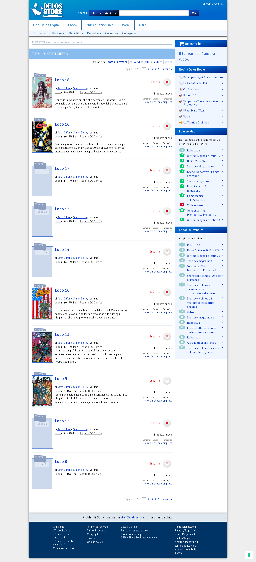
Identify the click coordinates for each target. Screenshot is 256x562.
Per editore (76, 33)
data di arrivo (116, 62)
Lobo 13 (62, 334)
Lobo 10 (62, 290)
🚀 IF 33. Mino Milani (192, 110)
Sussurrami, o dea (198, 181)
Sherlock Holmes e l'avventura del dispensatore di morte (201, 289)
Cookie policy (95, 542)
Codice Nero (195, 205)
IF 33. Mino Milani (198, 161)
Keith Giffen (64, 88)
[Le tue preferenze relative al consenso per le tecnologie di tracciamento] (249, 555)
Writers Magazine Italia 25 (203, 156)
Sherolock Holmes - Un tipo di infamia (204, 278)
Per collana (94, 33)
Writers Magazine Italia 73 (203, 256)
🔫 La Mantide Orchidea (194, 122)
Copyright (92, 534)
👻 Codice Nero (189, 89)
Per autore (111, 33)
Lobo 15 (62, 209)
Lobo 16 (62, 124)
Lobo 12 (62, 421)
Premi (126, 25)
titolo (148, 62)
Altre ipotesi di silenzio (201, 342)
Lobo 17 (62, 168)
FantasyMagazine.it (186, 530)
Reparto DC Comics (91, 92)
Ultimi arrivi (57, 33)
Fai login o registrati (212, 3)
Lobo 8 (61, 461)
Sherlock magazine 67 (200, 261)
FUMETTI (38, 42)
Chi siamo (58, 526)
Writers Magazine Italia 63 (203, 220)
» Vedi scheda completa (158, 102)
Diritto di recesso (96, 530)
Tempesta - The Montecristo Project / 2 (201, 213)
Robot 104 (193, 322)
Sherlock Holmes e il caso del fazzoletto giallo (203, 350)
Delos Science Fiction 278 (203, 250)
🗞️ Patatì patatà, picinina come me (200, 77)
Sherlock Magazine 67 (200, 166)
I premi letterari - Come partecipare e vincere (202, 330)
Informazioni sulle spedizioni (63, 543)
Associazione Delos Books (186, 551)
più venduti (136, 62)
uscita (168, 62)
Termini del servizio (98, 526)
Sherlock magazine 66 (200, 317)
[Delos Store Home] (49, 10)
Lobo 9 (61, 378)
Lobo (58, 92)
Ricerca (82, 13)
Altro (142, 25)
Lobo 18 (62, 80)
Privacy (91, 538)
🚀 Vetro (184, 116)
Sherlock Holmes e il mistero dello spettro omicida (200, 302)
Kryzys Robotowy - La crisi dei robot (203, 174)
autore (158, 62)
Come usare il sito (63, 548)
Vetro (190, 312)
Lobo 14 (62, 249)
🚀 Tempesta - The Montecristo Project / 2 (198, 103)
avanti (166, 69)
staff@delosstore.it (134, 517)
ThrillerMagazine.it (185, 538)
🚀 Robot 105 (187, 95)
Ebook (72, 25)
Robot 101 (193, 337)
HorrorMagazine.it (185, 534)
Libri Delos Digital (46, 25)
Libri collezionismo (100, 25)
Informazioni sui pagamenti (62, 536)
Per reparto (129, 33)
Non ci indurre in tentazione (197, 188)
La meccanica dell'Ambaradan (196, 198)
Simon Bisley (80, 88)
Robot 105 (193, 150)
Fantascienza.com (185, 526)
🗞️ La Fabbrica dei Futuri (194, 83)
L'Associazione (61, 530)
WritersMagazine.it (185, 545)
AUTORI (51, 42)
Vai (194, 13)
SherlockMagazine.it (186, 542)
